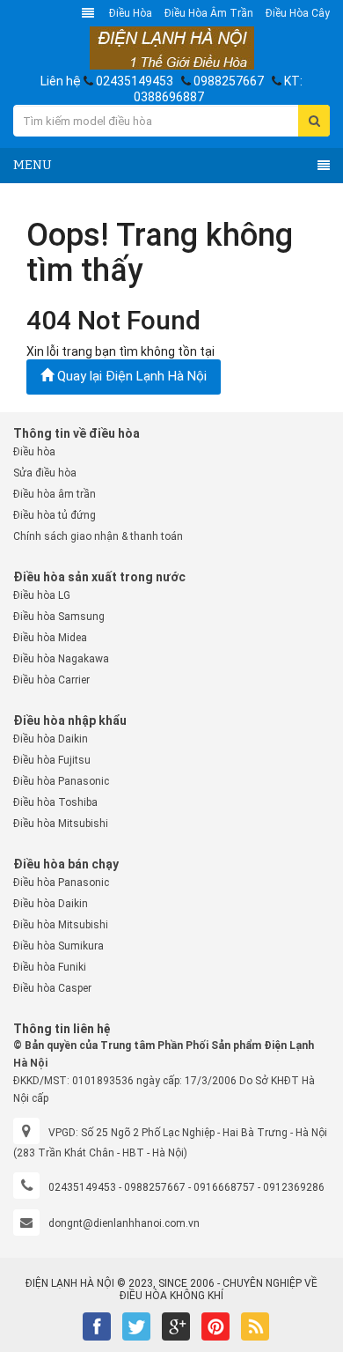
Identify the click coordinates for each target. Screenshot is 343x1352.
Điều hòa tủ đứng (54, 515)
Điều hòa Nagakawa (61, 659)
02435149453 (134, 81)
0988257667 (228, 81)
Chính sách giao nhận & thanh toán (98, 536)
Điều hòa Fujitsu (52, 760)
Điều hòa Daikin (50, 739)
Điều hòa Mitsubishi (60, 823)
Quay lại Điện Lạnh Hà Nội (130, 376)
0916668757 (224, 1187)
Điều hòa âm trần (208, 13)
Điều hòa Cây (298, 13)
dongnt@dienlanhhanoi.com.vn (124, 1223)
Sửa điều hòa (45, 473)
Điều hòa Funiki (49, 967)
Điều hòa (130, 13)
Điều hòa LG (41, 595)
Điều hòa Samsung (59, 616)
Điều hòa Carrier (51, 680)
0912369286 (294, 1187)
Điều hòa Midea (50, 638)
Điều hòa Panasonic (61, 781)
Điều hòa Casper (52, 988)
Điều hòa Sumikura (58, 946)
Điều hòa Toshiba (55, 802)
